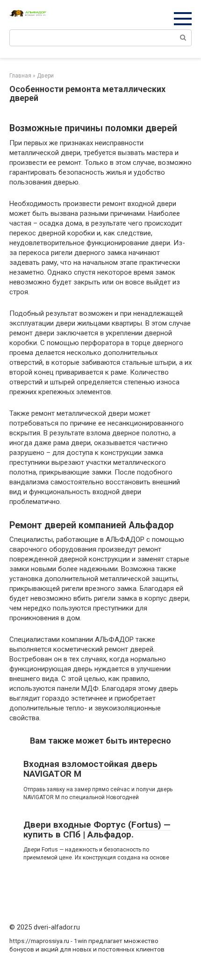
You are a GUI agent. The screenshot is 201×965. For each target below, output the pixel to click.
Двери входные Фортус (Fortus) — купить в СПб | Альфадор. (97, 829)
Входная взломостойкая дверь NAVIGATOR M (90, 769)
